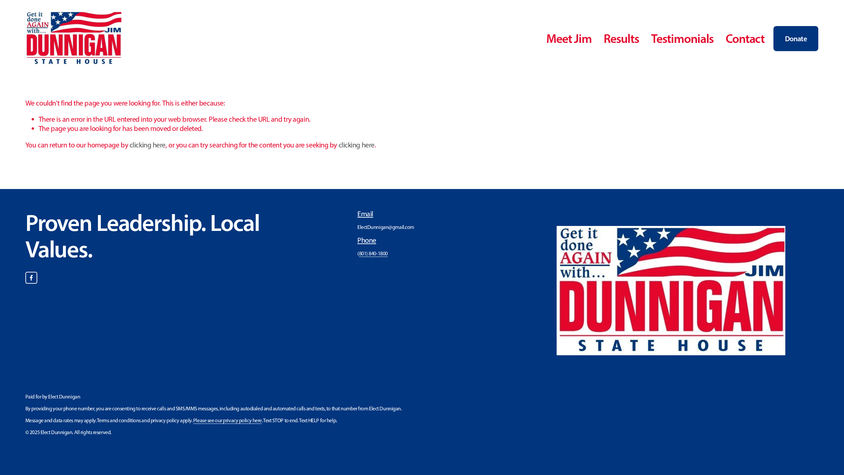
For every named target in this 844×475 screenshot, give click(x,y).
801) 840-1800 (373, 253)
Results (621, 38)
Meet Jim (569, 38)
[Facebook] (31, 278)
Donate (796, 38)
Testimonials (682, 38)
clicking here (148, 145)
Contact (745, 38)
